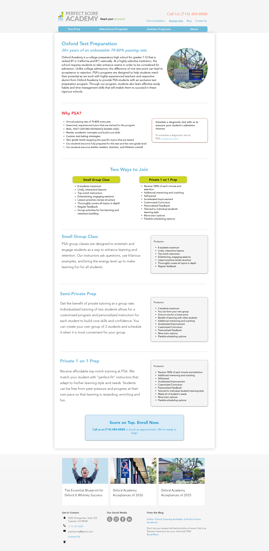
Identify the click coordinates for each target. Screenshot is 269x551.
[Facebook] (122, 519)
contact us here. (170, 138)
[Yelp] (109, 519)
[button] (74, 29)
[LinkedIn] (129, 519)
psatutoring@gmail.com (80, 531)
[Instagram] (116, 519)
